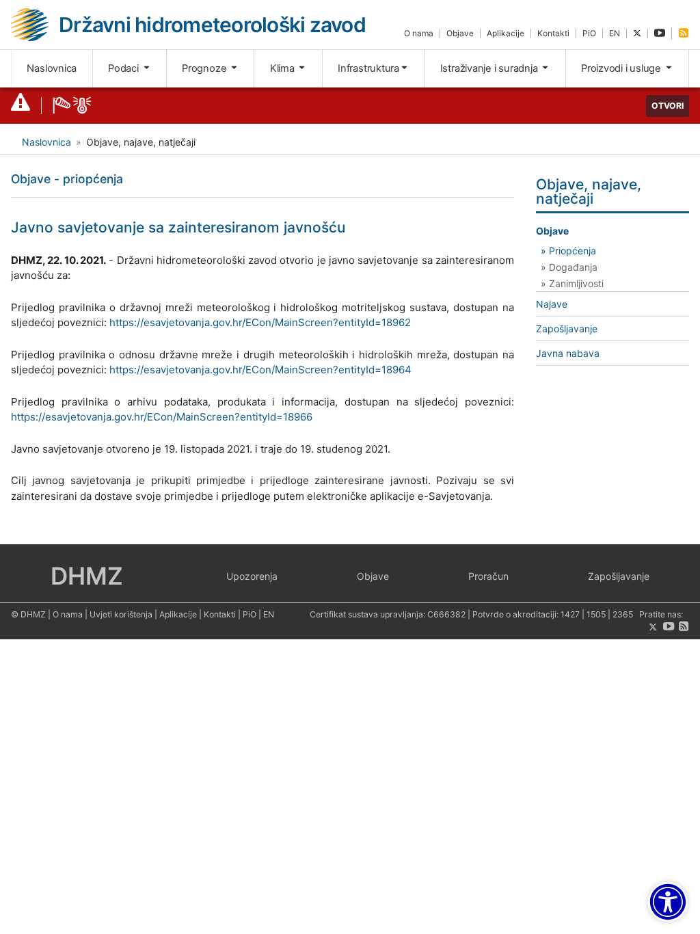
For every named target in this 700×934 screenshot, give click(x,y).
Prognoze (205, 68)
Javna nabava (568, 353)
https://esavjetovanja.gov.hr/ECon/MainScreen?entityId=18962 (260, 322)
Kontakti (553, 33)
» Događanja (569, 267)
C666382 (446, 614)
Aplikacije (505, 33)
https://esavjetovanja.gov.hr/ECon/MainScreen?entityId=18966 (161, 416)
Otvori (667, 106)
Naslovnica (52, 68)
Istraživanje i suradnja (490, 68)
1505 (596, 614)
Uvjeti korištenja (121, 614)
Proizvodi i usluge (622, 68)
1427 (570, 614)
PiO (589, 33)
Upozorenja (252, 576)
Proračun (488, 576)
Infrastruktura (368, 68)
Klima (283, 68)
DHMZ (87, 575)
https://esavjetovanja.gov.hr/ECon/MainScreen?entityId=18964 (260, 369)
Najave (551, 304)
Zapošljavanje (566, 328)
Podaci (124, 68)
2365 (622, 614)
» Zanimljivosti (572, 283)
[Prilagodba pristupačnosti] (668, 902)
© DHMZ (28, 614)
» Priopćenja (568, 250)
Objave (460, 33)
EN (614, 33)
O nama (418, 33)
